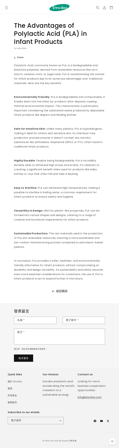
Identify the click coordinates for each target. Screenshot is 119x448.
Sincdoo (55, 440)
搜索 (10, 388)
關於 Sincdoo (15, 381)
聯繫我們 (12, 402)
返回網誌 (62, 291)
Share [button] (20, 57)
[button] (6, 7)
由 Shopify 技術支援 (68, 440)
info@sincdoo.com (90, 397)
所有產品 (12, 395)
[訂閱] (60, 420)
